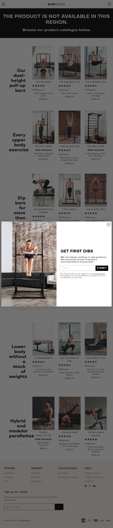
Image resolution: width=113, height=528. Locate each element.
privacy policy (99, 274)
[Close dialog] (108, 224)
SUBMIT (102, 268)
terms (66, 276)
